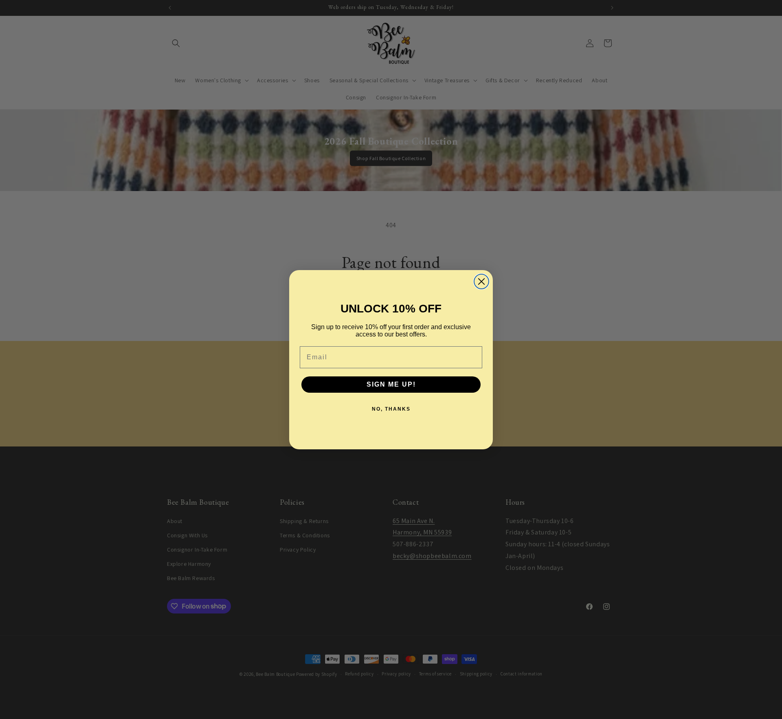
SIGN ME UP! (391, 384)
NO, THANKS (391, 409)
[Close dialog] (481, 281)
